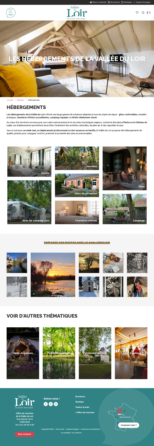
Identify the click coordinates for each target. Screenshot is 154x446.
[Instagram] (56, 404)
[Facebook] (46, 404)
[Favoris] (137, 12)
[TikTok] (51, 404)
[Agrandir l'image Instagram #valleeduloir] (17, 263)
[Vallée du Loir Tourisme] (77, 12)
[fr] (148, 12)
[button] (143, 12)
